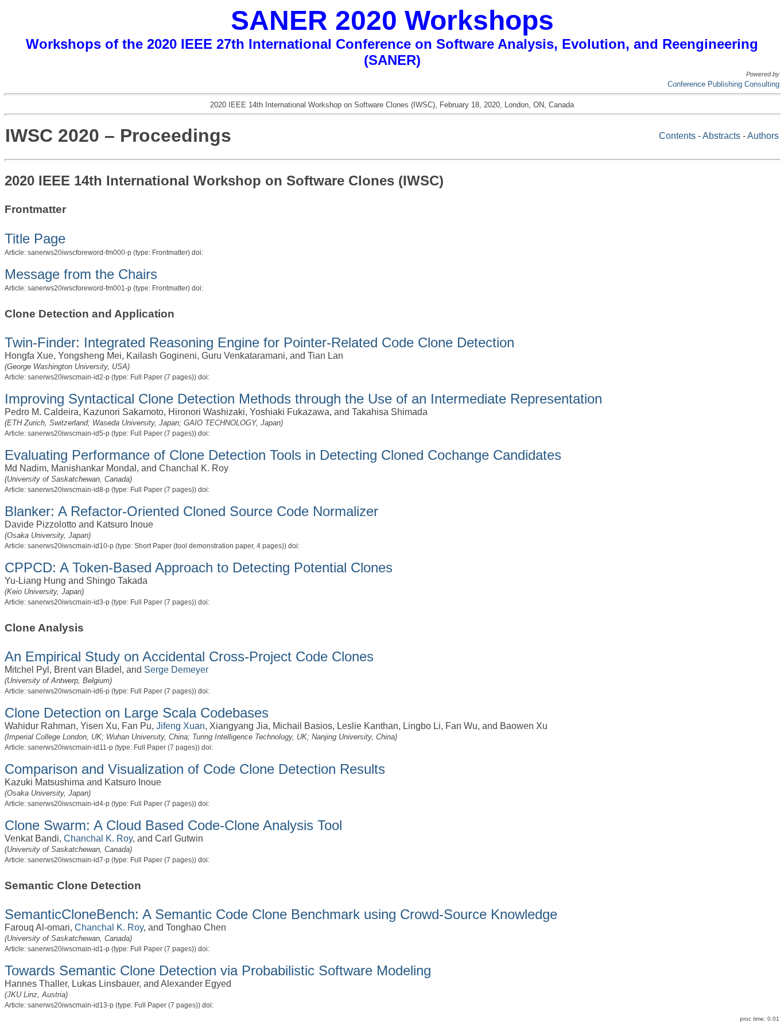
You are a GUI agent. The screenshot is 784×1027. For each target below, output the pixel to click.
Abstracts (721, 136)
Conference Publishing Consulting (723, 84)
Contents (677, 136)
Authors (763, 136)
